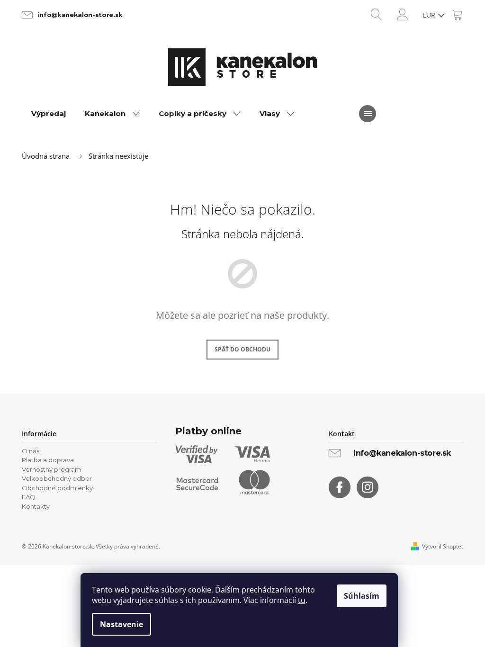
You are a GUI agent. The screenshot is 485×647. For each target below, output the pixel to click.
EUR (429, 14)
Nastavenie (121, 624)
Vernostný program (51, 469)
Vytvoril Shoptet (442, 546)
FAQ (29, 497)
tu (301, 600)
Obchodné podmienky (57, 488)
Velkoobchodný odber (57, 478)
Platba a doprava (48, 460)
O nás (30, 451)
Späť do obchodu (242, 349)
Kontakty (36, 506)
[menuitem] (48, 113)
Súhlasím (361, 596)
